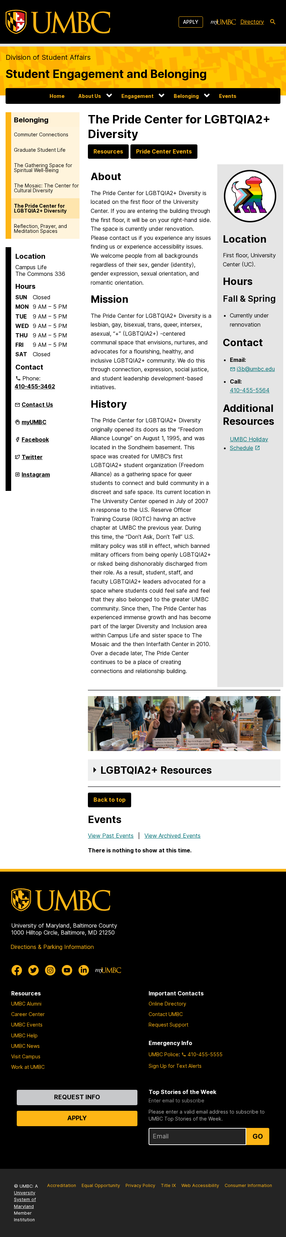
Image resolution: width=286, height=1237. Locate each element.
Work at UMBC (28, 1067)
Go (258, 1136)
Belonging (186, 96)
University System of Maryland (25, 1199)
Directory (252, 21)
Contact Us (37, 404)
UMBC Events (27, 1025)
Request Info (77, 1097)
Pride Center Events (164, 151)
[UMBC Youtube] (67, 970)
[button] (184, 770)
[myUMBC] (223, 22)
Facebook (35, 442)
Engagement (137, 96)
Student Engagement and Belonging (106, 74)
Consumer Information (248, 1185)
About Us (89, 96)
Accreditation (61, 1185)
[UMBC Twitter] (33, 970)
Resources (108, 151)
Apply (190, 22)
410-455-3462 (35, 386)
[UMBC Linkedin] (83, 970)
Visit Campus (25, 1056)
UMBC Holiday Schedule (249, 444)
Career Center (28, 1014)
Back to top (109, 799)
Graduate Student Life (40, 150)
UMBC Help (24, 1035)
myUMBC (34, 425)
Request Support (168, 1025)
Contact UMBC (166, 1014)
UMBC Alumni (26, 1004)
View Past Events (111, 835)
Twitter (32, 460)
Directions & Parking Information (52, 946)
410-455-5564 (250, 390)
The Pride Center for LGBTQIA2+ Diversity (40, 208)
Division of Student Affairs (48, 57)
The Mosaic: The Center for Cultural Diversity (46, 188)
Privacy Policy (140, 1185)
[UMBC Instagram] (50, 970)
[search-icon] (272, 22)
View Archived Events (172, 835)
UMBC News (25, 1046)
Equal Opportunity (101, 1185)
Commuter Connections (41, 134)
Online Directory (167, 1004)
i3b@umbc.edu (256, 368)
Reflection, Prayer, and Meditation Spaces (40, 228)
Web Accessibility (200, 1185)
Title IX (168, 1185)
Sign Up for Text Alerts (175, 1066)
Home (57, 96)
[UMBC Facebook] (16, 970)
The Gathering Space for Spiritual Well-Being (43, 167)
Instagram (36, 477)
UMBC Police (164, 1054)
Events (227, 96)
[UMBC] (58, 22)
